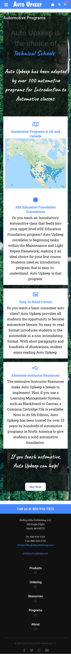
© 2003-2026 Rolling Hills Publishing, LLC (35, 643)
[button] (6, 4)
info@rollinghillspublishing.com (35, 545)
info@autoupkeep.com (35, 553)
